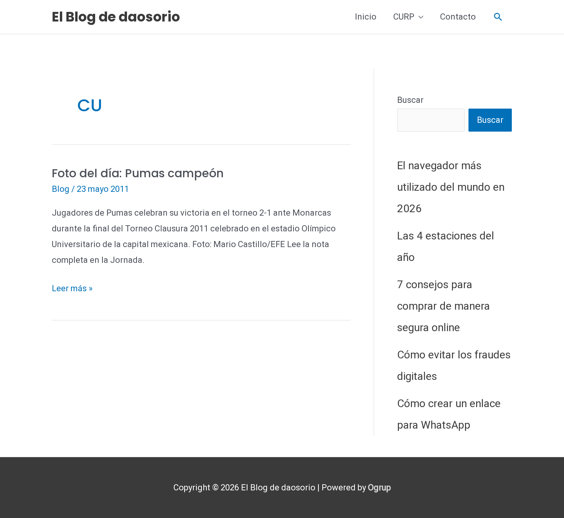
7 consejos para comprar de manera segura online (443, 306)
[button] (498, 17)
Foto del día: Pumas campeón (138, 173)
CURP (403, 16)
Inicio (365, 16)
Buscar (410, 100)
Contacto (458, 16)
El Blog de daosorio (116, 16)
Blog (60, 189)
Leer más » (72, 290)
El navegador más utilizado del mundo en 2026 (451, 187)
